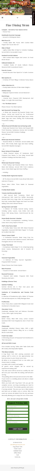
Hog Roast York (17, 6)
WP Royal (21, 468)
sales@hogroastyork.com (17, 444)
